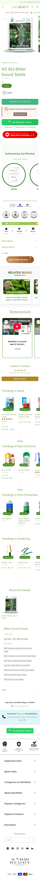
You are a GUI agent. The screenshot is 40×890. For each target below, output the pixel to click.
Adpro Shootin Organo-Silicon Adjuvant (24, 521)
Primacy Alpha (24, 470)
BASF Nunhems (22, 639)
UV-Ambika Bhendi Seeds (9, 415)
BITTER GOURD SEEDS (21, 12)
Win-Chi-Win (6, 470)
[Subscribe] (33, 840)
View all (20, 441)
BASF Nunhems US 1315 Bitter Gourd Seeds (20, 656)
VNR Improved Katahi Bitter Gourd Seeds (19, 670)
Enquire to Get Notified (20, 101)
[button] (2, 6)
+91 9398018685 (30, 714)
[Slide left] (15, 56)
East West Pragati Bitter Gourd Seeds (18, 660)
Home (8, 12)
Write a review (20, 379)
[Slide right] (24, 56)
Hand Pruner (23, 562)
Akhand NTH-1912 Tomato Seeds (25, 415)
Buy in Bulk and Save (20, 259)
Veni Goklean (7, 519)
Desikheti (22, 878)
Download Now (20, 114)
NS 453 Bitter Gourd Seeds (9, 617)
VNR (14, 639)
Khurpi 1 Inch (7, 562)
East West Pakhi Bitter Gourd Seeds (17, 665)
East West (7, 639)
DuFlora (14, 189)
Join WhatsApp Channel (22, 122)
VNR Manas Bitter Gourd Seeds (15, 674)
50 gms (6, 86)
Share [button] (6, 253)
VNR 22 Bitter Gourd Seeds (13, 679)
